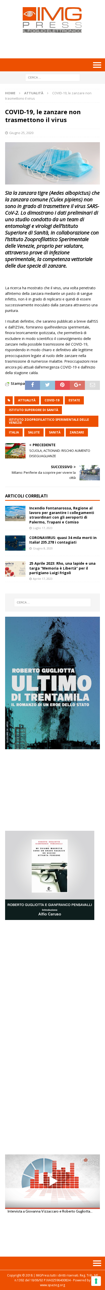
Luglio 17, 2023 (42, 528)
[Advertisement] (55, 45)
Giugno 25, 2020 (21, 132)
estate (74, 400)
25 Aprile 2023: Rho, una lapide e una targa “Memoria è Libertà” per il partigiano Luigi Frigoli (62, 568)
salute (34, 432)
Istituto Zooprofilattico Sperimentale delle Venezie (49, 421)
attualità (26, 400)
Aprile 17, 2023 (42, 579)
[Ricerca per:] (52, 77)
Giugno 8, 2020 (43, 548)
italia (14, 432)
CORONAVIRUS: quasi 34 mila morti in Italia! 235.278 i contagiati (63, 540)
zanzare (77, 432)
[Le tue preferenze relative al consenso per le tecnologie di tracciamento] (96, 1281)
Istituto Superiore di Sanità (33, 410)
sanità (54, 432)
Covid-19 (52, 400)
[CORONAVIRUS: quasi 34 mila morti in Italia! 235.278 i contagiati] (15, 543)
